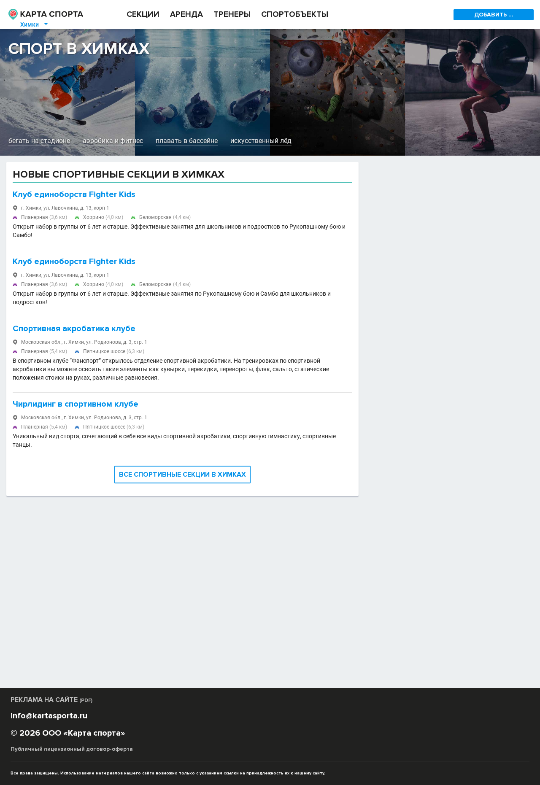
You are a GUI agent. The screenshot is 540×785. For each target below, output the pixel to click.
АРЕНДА (186, 14)
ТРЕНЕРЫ (232, 14)
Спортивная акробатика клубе (74, 329)
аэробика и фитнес (113, 141)
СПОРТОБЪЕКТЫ (294, 14)
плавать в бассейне (187, 141)
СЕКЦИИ (143, 14)
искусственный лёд (261, 141)
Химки (34, 24)
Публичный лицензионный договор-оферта (72, 749)
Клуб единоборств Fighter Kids (74, 194)
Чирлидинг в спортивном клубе (75, 404)
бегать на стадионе (39, 141)
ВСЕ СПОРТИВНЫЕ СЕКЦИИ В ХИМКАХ (182, 474)
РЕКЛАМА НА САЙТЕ (51, 700)
